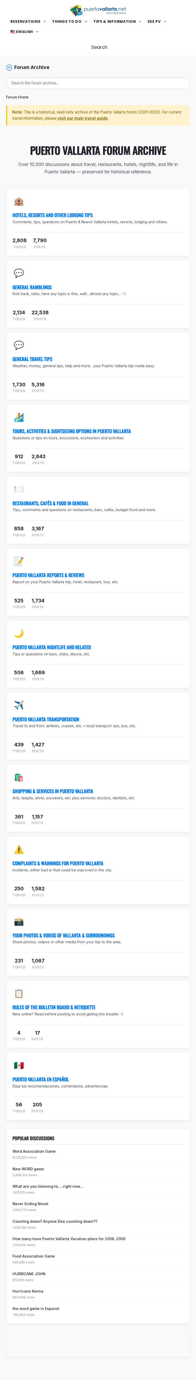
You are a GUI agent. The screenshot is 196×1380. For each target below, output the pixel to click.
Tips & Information (114, 21)
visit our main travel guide (83, 118)
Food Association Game (34, 1256)
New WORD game (28, 1169)
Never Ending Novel (30, 1204)
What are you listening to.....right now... (48, 1186)
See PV (154, 21)
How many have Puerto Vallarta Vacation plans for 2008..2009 (69, 1239)
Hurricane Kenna (28, 1291)
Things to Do (66, 21)
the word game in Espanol (36, 1308)
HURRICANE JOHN (29, 1274)
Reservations (25, 21)
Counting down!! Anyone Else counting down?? (55, 1221)
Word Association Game (34, 1151)
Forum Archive (32, 67)
